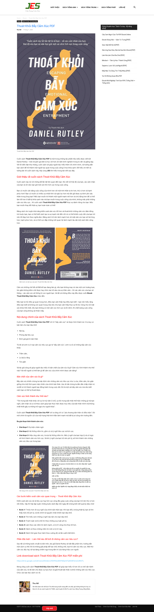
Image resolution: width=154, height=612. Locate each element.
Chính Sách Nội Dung (109, 606)
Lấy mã (49, 608)
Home (19, 18)
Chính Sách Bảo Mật (124, 606)
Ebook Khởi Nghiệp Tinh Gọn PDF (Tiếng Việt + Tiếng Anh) (118, 82)
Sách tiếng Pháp (108, 7)
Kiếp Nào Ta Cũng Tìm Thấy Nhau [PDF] (116, 71)
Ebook (25, 18)
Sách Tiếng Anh (69, 7)
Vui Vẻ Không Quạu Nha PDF (112, 76)
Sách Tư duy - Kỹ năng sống (30, 21)
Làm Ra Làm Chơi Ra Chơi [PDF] (113, 55)
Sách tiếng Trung (89, 7)
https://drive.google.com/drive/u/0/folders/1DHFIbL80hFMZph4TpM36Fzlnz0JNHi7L (50, 561)
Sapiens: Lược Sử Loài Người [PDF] (114, 66)
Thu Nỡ (19, 30)
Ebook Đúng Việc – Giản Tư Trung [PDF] (116, 40)
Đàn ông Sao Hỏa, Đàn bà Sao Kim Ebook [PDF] (118, 50)
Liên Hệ (122, 7)
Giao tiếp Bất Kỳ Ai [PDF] (110, 45)
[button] (134, 7)
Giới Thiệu (55, 7)
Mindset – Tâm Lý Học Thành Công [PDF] (116, 60)
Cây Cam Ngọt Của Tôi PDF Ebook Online (116, 34)
